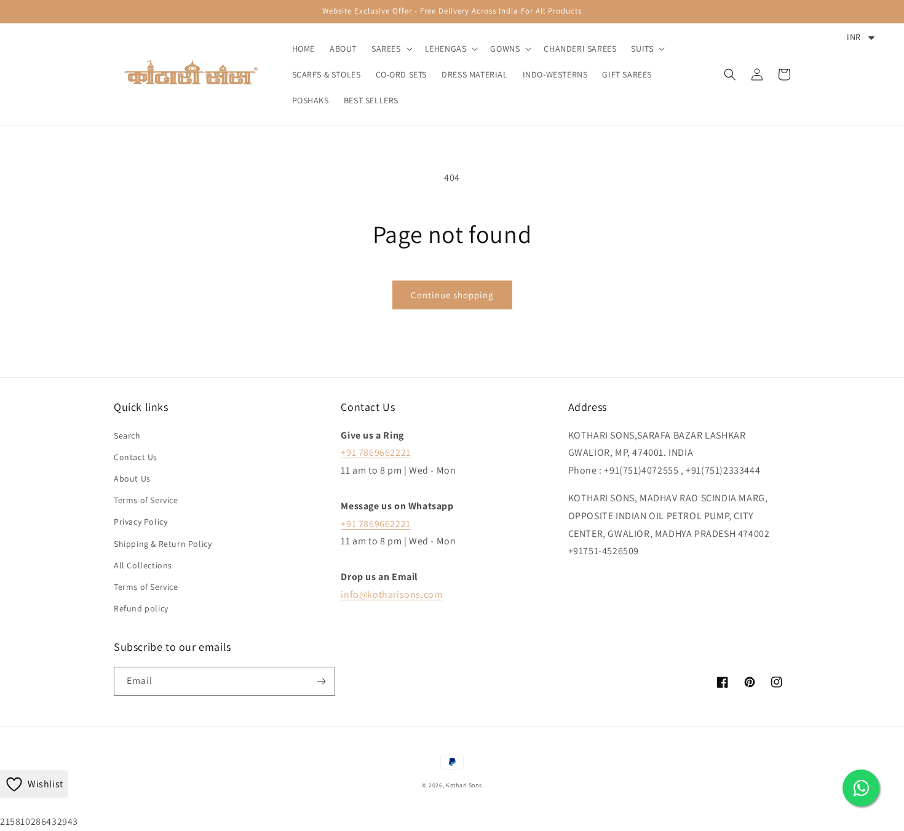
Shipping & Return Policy (163, 543)
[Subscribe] (321, 681)
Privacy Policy (140, 521)
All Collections (143, 565)
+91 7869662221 (375, 452)
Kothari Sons (464, 785)
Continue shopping (452, 295)
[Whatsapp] (861, 787)
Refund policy (141, 608)
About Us (132, 478)
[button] (391, 49)
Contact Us (135, 457)
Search (127, 435)
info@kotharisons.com (391, 594)
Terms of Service (146, 500)
